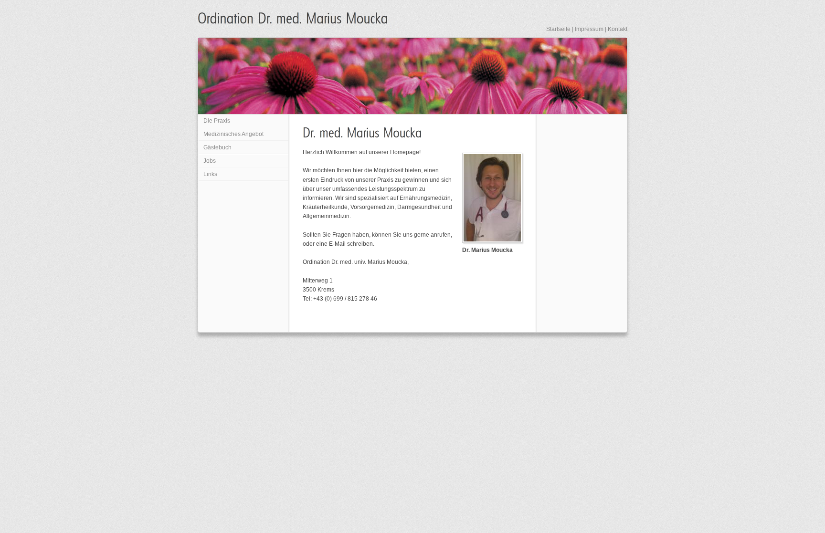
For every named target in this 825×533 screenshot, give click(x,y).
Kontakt (617, 29)
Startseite (558, 29)
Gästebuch (217, 147)
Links (210, 174)
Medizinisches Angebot (233, 134)
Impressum (589, 29)
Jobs (209, 160)
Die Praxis (216, 120)
